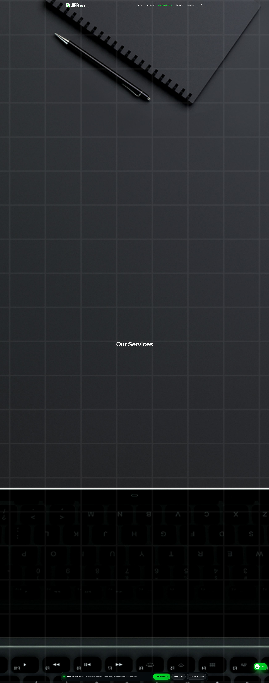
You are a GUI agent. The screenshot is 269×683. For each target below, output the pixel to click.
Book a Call (178, 677)
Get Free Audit (162, 677)
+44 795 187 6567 (196, 677)
